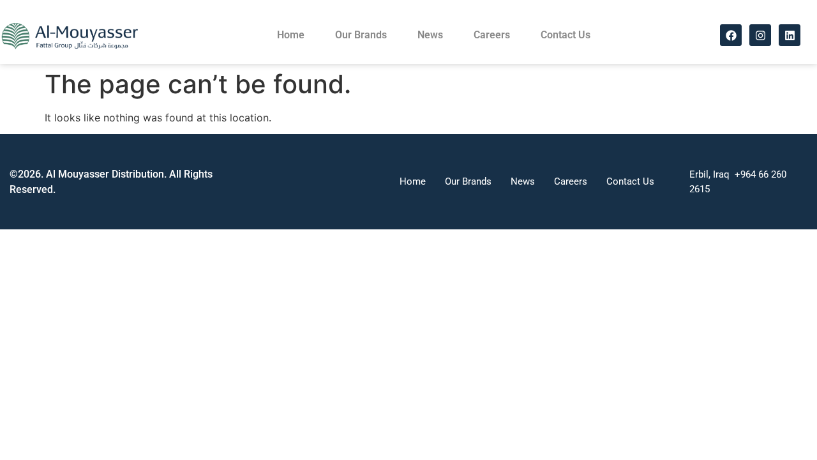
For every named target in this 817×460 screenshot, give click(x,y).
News (430, 35)
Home (290, 35)
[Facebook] (731, 35)
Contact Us (565, 35)
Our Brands (361, 35)
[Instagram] (760, 35)
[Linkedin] (789, 35)
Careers (492, 35)
